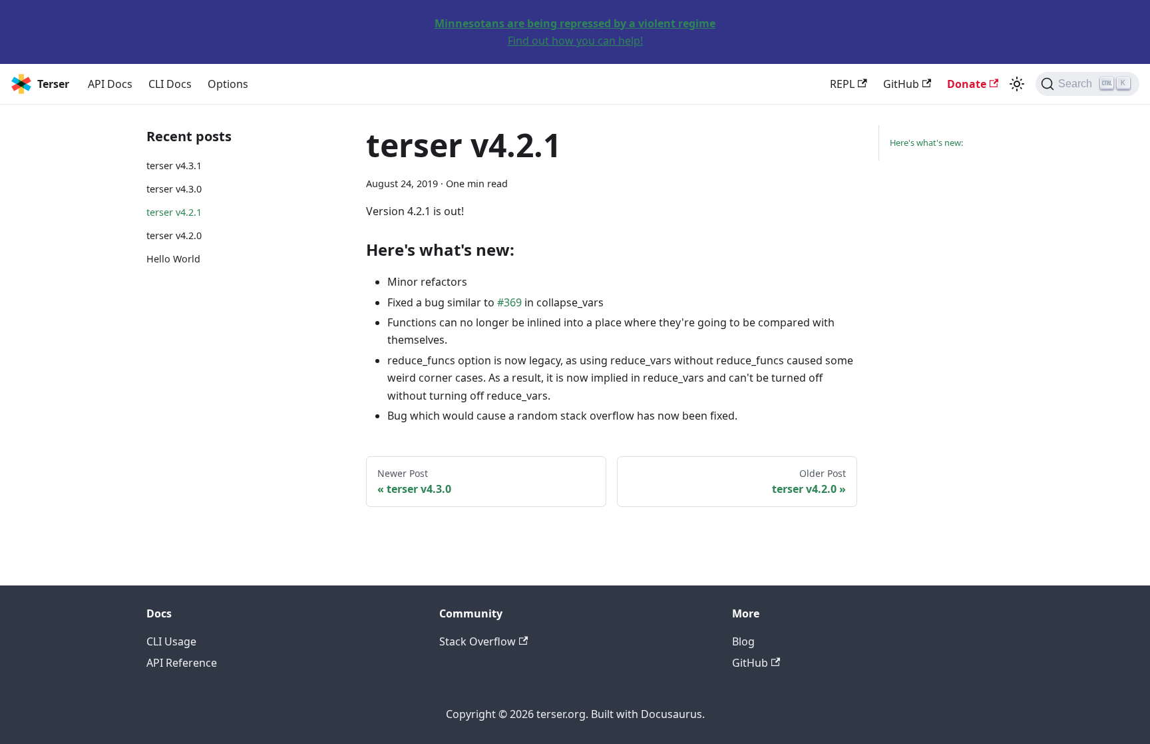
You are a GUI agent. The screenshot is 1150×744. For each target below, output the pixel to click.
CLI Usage (171, 641)
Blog (743, 641)
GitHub (901, 84)
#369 (509, 302)
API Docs (110, 84)
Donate (966, 84)
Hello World (173, 258)
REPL (842, 84)
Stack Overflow (477, 641)
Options (228, 84)
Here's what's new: (926, 143)
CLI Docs (170, 84)
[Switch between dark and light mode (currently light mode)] (1017, 84)
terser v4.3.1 (174, 165)
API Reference (181, 662)
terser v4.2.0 (174, 235)
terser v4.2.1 (174, 212)
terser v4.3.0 (174, 189)
